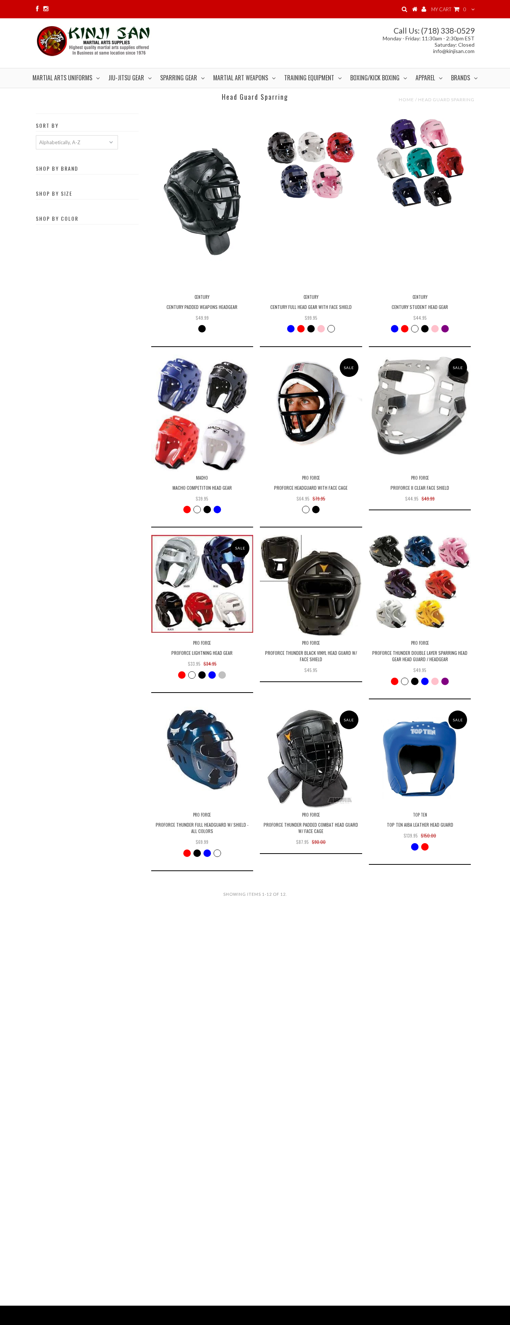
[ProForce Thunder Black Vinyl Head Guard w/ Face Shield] (311, 586)
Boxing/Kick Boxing (374, 77)
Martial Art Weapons (240, 77)
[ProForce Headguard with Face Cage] (311, 405)
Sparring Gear (178, 77)
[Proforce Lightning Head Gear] (202, 584)
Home (406, 99)
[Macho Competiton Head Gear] (202, 413)
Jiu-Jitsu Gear (126, 77)
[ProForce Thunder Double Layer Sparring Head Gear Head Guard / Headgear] (420, 581)
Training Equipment (309, 77)
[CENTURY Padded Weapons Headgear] (202, 201)
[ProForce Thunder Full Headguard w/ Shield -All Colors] (202, 749)
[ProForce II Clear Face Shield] (420, 405)
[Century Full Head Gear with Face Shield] (311, 163)
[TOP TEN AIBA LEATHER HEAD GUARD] (420, 758)
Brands (460, 77)
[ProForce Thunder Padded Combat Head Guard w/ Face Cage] (311, 758)
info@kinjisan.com (454, 51)
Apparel (425, 77)
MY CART (448, 9)
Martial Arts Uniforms (62, 77)
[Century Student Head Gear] (420, 163)
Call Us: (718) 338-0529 (434, 30)
